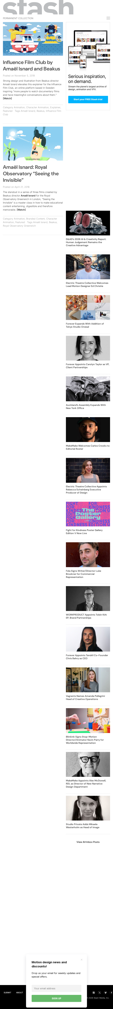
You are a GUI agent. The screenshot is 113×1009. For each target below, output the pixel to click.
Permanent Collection (18, 18)
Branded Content (35, 218)
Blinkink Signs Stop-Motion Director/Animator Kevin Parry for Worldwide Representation (85, 739)
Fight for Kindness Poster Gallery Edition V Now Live (84, 532)
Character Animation (37, 107)
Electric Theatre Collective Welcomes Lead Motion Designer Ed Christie (87, 284)
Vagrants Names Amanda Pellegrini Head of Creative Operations (85, 697)
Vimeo (105, 992)
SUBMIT (7, 992)
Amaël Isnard (28, 110)
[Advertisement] (33, 258)
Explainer (55, 107)
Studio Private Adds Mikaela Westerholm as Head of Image (82, 826)
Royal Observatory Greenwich (19, 225)
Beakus (40, 110)
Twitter (99, 992)
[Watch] (7, 98)
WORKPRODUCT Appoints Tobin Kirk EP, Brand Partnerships (86, 616)
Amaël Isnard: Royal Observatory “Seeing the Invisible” (31, 173)
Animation (19, 107)
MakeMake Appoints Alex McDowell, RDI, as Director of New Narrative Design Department (86, 783)
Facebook (111, 992)
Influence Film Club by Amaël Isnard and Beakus (31, 65)
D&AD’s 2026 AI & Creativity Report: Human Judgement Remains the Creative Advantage (86, 242)
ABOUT (19, 992)
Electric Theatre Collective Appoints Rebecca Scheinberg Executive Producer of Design (86, 489)
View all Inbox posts (88, 841)
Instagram (93, 992)
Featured (8, 110)
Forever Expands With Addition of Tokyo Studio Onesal (85, 325)
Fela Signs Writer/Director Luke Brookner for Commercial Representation (83, 574)
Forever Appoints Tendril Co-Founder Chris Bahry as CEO (87, 657)
